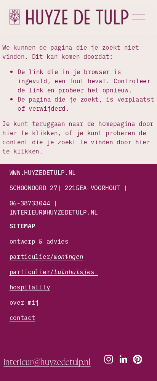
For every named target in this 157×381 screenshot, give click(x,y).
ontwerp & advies (39, 241)
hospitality (30, 287)
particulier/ (46, 256)
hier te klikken (30, 132)
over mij (24, 302)
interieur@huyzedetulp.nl (47, 361)
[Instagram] (108, 359)
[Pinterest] (137, 359)
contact (22, 317)
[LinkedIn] (123, 359)
